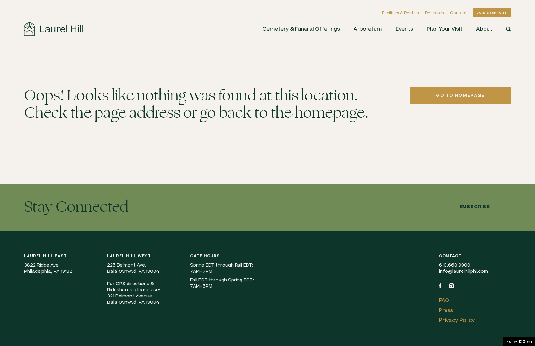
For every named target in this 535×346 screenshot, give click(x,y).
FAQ (444, 300)
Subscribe (475, 206)
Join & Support (492, 13)
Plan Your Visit (445, 29)
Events (404, 29)
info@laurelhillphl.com (463, 271)
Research (434, 13)
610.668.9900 (454, 265)
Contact (458, 13)
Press (446, 310)
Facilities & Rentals (400, 13)
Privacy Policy (457, 320)
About (484, 29)
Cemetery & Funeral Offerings (301, 29)
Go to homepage (460, 95)
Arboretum (368, 29)
